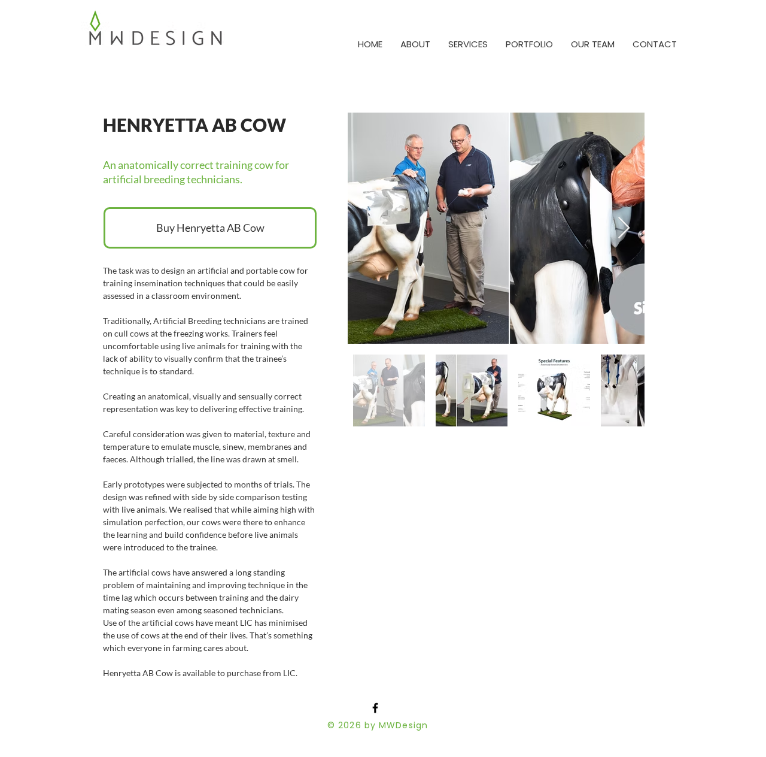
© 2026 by (353, 725)
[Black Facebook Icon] (375, 707)
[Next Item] (624, 228)
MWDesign (403, 725)
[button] (468, 44)
